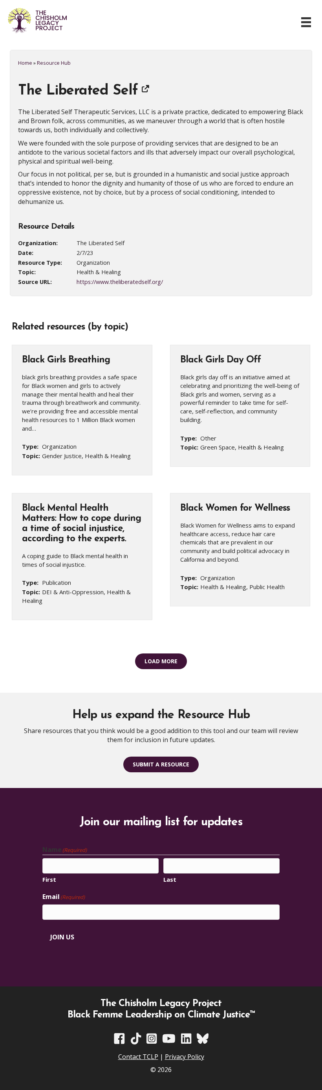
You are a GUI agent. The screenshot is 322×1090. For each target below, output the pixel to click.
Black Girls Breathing (66, 360)
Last (169, 879)
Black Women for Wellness (235, 508)
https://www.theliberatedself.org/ (120, 282)
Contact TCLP (138, 1056)
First (49, 879)
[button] (161, 661)
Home (25, 62)
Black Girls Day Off (220, 360)
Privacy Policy (184, 1056)
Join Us (62, 937)
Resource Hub (54, 62)
